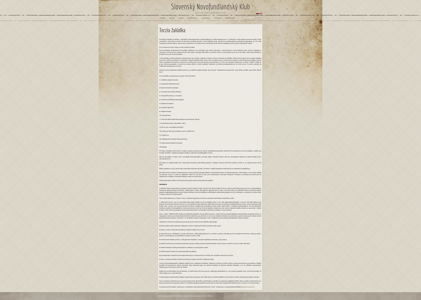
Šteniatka (192, 18)
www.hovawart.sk (249, 287)
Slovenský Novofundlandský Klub (210, 6)
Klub (171, 18)
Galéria (206, 18)
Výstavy (217, 18)
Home (162, 18)
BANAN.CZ (178, 296)
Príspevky (230, 18)
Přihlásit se (210, 296)
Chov (180, 18)
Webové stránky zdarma (165, 296)
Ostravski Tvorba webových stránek (195, 296)
